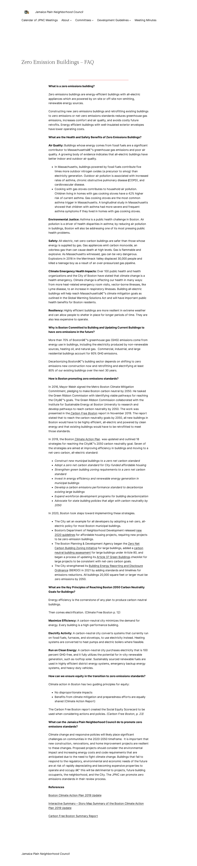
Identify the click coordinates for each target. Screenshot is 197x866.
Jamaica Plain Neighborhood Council (59, 12)
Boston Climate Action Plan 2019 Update (74, 795)
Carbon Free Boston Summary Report (73, 816)
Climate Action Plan (87, 439)
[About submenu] (71, 20)
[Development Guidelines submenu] (130, 20)
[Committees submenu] (93, 20)
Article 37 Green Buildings (113, 557)
